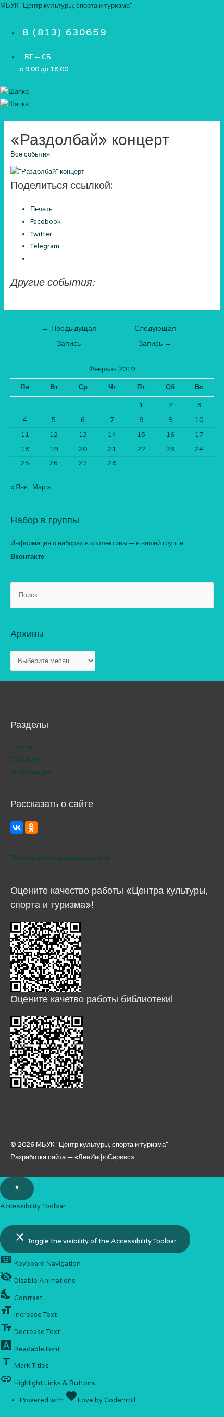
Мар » (41, 487)
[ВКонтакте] (16, 827)
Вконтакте (27, 557)
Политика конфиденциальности (59, 858)
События (24, 759)
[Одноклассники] (31, 827)
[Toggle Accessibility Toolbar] (17, 1189)
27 (83, 463)
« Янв (19, 487)
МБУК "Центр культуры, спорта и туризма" (66, 6)
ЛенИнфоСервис (104, 1157)
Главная (23, 747)
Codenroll (119, 1400)
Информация (30, 772)
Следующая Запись (155, 331)
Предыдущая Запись (69, 331)
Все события (30, 154)
